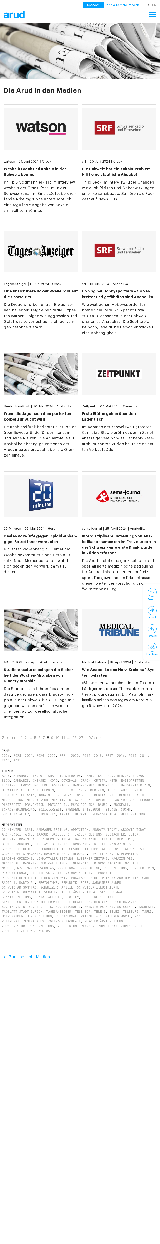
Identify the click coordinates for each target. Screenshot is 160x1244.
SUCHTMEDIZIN (13, 907)
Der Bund (124, 839)
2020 (75, 756)
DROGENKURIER (84, 844)
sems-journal (92, 528)
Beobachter (115, 834)
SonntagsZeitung (16, 897)
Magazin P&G (122, 858)
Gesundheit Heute (17, 849)
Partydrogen (124, 800)
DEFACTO (106, 839)
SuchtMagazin (125, 902)
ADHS (6, 776)
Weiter (95, 738)
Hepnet (32, 790)
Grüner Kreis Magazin (21, 854)
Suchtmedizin (44, 814)
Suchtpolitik (40, 907)
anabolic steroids (64, 776)
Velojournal (66, 916)
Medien (134, 5)
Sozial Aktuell (48, 897)
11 (63, 738)
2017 (109, 756)
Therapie (80, 814)
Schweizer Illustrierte (98, 887)
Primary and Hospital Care (126, 878)
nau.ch (7, 868)
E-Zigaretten (132, 781)
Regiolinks (48, 883)
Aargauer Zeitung (51, 830)
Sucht (126, 809)
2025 (17, 756)
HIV (70, 790)
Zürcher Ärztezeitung (104, 921)
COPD (54, 781)
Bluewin (8, 839)
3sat (29, 830)
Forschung (29, 785)
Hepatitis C (12, 790)
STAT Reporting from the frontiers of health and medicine (56, 902)
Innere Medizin (90, 790)
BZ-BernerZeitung (55, 839)
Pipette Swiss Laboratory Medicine (62, 873)
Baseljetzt (61, 834)
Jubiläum (9, 795)
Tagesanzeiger (15, 284)
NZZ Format (67, 868)
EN (154, 5)
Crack (46, 161)
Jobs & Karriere (116, 5)
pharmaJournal (14, 873)
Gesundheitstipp (83, 849)
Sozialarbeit (49, 809)
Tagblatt (146, 907)
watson (9, 161)
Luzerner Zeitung (92, 858)
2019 (86, 756)
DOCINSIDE (60, 844)
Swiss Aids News (99, 907)
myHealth (132, 863)
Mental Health (131, 795)
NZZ (20, 868)
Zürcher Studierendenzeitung (28, 926)
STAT (109, 897)
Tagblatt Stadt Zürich (22, 912)
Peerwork (146, 800)
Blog (6, 781)
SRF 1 (97, 897)
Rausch (103, 805)
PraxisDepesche (84, 878)
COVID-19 (69, 781)
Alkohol (20, 776)
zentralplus (33, 921)
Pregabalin (57, 805)
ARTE (29, 834)
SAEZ (84, 883)
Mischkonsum (37, 800)
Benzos (56, 662)
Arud (109, 776)
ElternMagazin (112, 844)
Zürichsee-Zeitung (18, 931)
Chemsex (39, 781)
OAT (89, 800)
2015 (132, 756)
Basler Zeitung (88, 834)
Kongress (82, 795)
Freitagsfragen (55, 785)
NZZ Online (90, 868)
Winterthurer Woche (113, 916)
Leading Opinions (17, 858)
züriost (45, 931)
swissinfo (126, 907)
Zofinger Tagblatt (64, 921)
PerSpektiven (142, 868)
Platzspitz (11, 805)
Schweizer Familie (56, 887)
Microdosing (12, 800)
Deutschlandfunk (17, 406)
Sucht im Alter (15, 814)
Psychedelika (82, 805)
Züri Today (107, 926)
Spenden (72, 809)
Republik (69, 883)
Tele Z (100, 912)
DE (148, 5)
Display (41, 844)
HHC (60, 790)
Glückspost (134, 849)
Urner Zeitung (39, 916)
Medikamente (104, 795)
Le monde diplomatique (120, 854)
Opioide (103, 800)
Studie (111, 809)
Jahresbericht (131, 790)
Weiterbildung (133, 814)
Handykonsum (83, 785)
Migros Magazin (107, 863)
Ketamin (28, 795)
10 (57, 738)
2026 (6, 756)
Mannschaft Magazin (19, 863)
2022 (52, 756)
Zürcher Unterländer (76, 926)
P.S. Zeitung (115, 868)
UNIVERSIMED (12, 916)
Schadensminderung (18, 809)
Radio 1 (8, 883)
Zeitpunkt (89, 406)
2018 (98, 756)
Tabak (64, 814)
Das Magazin (85, 839)
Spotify (72, 897)
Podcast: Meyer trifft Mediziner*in (34, 878)
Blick (133, 834)
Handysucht (107, 785)
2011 (17, 760)
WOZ (137, 916)
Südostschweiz (68, 907)
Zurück (8, 738)
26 (74, 738)
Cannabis (130, 406)
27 (81, 738)
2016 (121, 756)
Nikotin (58, 800)
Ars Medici (11, 834)
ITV (93, 854)
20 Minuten (12, 528)
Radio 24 (27, 883)
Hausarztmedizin (135, 785)
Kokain (44, 795)
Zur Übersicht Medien (29, 957)
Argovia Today (104, 830)
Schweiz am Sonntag (19, 887)
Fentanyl (9, 785)
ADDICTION (13, 662)
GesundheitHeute (50, 849)
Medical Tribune (94, 662)
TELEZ (114, 912)
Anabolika (120, 284)
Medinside (81, 863)
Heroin (53, 528)
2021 (63, 756)
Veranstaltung (104, 814)
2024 (29, 756)
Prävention (34, 805)
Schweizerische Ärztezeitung (70, 892)
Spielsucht (92, 809)
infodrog (78, 854)
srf (84, 161)
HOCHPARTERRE (55, 854)
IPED (111, 790)
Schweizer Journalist (21, 892)
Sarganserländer (106, 883)
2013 (6, 760)
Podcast (105, 873)
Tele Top (82, 912)
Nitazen (76, 800)
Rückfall (121, 805)
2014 (144, 756)
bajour (42, 834)
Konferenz (62, 795)
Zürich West (131, 926)
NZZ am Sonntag (40, 868)
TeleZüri (130, 912)
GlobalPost (111, 849)
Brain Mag (27, 839)
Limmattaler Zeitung (54, 858)
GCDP (132, 844)
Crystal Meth (105, 781)
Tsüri (147, 912)
